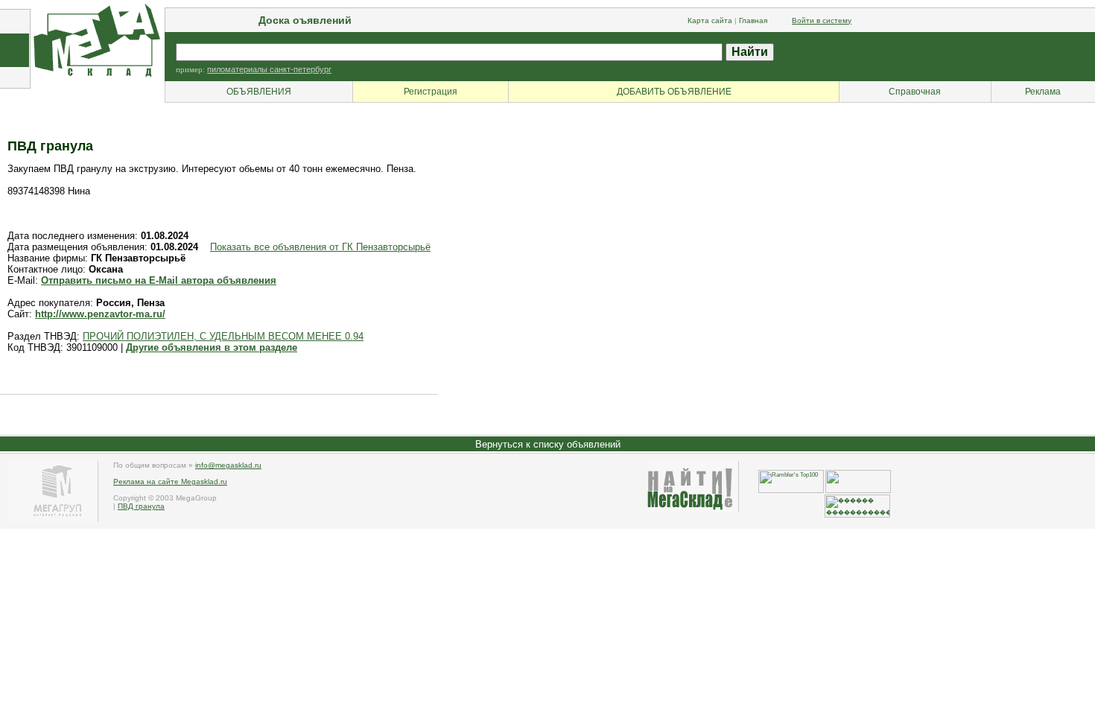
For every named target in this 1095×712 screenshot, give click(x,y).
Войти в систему (821, 20)
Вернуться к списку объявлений (547, 444)
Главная (753, 20)
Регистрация (430, 91)
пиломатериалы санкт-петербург (269, 69)
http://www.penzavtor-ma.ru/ (100, 314)
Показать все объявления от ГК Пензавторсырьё (320, 246)
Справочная (915, 91)
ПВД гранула (141, 506)
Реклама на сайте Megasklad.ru (170, 481)
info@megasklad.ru (228, 465)
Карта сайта (710, 20)
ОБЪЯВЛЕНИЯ (258, 91)
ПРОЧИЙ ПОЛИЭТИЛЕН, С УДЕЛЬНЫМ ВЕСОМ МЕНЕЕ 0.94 (223, 336)
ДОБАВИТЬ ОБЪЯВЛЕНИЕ (674, 91)
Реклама (1043, 91)
